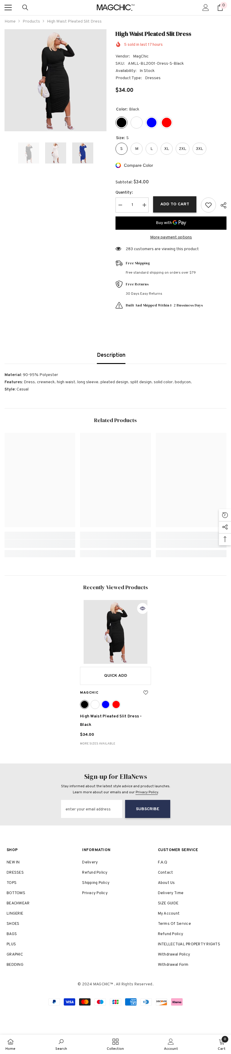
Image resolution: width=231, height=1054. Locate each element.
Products (31, 21)
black (84, 704)
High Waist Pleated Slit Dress (111, 720)
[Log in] (205, 7)
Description (111, 355)
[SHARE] (221, 205)
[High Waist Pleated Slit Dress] (115, 632)
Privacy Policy (147, 792)
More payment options (171, 237)
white (95, 704)
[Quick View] (142, 608)
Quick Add (115, 675)
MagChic (141, 56)
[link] (40, 543)
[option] (55, 80)
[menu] (8, 7)
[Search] (25, 7)
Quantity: (124, 192)
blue (105, 704)
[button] (6, 152)
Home (10, 21)
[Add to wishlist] (208, 205)
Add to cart (174, 204)
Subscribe (147, 809)
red (116, 704)
